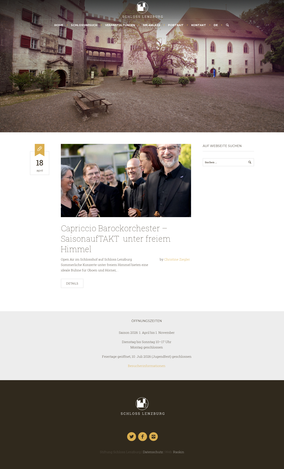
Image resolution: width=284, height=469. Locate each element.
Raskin (178, 452)
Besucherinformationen (146, 366)
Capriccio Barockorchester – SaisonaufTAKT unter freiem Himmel (116, 238)
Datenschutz (153, 452)
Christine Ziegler (177, 259)
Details (72, 283)
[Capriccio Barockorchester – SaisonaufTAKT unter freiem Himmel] (126, 180)
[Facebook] (143, 437)
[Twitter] (132, 437)
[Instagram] (154, 437)
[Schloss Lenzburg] (142, 406)
